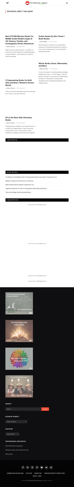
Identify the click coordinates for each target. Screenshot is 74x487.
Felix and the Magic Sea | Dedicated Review (18, 192)
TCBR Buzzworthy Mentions (54, 473)
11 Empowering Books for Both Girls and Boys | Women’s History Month (19, 82)
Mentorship (9, 454)
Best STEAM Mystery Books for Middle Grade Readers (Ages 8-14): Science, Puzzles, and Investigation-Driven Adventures (19, 40)
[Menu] (7, 3)
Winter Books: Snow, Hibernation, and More (53, 64)
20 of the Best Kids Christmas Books (18, 118)
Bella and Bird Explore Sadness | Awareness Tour (20, 184)
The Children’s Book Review (33, 480)
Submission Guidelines (15, 473)
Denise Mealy (43, 41)
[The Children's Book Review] (37, 3)
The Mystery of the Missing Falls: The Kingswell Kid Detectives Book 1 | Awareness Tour (31, 177)
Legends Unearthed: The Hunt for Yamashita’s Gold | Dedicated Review (26, 188)
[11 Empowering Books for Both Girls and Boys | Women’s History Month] (20, 69)
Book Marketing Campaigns (14, 446)
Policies (29, 473)
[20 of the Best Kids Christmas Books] (20, 106)
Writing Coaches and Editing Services (17, 450)
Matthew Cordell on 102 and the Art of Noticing (19, 181)
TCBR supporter (40, 204)
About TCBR (37, 476)
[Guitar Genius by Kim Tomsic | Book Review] (54, 25)
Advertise (38, 473)
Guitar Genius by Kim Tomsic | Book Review (52, 37)
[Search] (67, 3)
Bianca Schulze (11, 46)
